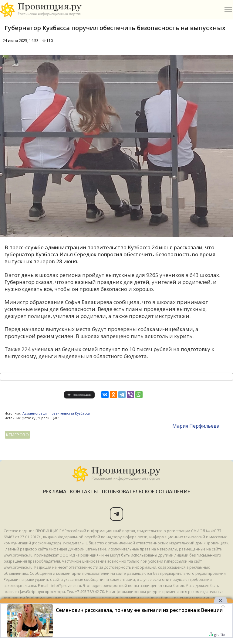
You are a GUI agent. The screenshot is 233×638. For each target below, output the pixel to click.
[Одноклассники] (113, 394)
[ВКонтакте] (105, 394)
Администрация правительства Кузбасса (56, 413)
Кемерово (17, 434)
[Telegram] (122, 394)
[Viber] (130, 394)
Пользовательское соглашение (146, 491)
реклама (54, 491)
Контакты (84, 491)
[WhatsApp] (139, 394)
